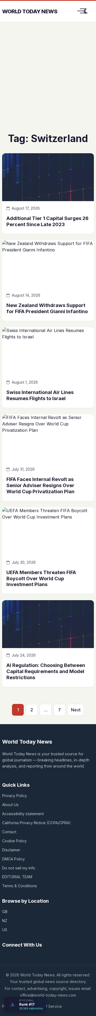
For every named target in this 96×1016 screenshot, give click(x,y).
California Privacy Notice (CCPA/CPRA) (36, 822)
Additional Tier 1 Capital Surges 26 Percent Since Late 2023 (47, 221)
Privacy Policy (14, 795)
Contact (9, 832)
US (4, 929)
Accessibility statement (23, 813)
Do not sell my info (18, 868)
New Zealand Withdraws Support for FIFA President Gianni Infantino (47, 308)
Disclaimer (11, 850)
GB (4, 911)
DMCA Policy (13, 859)
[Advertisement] (48, 81)
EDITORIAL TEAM (17, 876)
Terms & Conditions (19, 886)
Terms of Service (46, 1006)
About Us (10, 804)
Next (76, 709)
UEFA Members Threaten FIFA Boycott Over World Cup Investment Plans (41, 578)
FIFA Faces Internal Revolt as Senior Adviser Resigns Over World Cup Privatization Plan (40, 485)
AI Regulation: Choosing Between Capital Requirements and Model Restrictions (45, 671)
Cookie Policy (14, 841)
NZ (4, 920)
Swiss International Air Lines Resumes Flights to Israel (40, 395)
